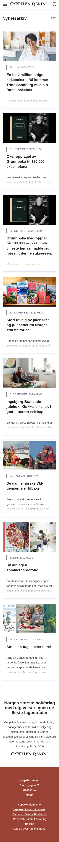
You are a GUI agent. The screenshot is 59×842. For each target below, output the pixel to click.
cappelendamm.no (29, 804)
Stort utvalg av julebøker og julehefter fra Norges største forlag (28, 325)
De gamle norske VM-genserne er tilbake (25, 486)
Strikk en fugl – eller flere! (29, 647)
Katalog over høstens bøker (29, 828)
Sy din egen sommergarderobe (22, 567)
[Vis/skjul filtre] (53, 18)
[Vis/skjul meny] (5, 4)
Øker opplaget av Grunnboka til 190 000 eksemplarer (25, 161)
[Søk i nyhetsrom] (54, 4)
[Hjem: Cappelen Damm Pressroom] (28, 4)
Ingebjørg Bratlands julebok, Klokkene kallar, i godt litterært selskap (29, 407)
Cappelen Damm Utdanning (29, 809)
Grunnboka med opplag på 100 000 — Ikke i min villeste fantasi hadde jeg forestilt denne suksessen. (29, 245)
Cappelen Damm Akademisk (29, 814)
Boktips (29, 823)
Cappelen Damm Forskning (29, 819)
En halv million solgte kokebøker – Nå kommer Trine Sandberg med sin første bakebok (27, 82)
